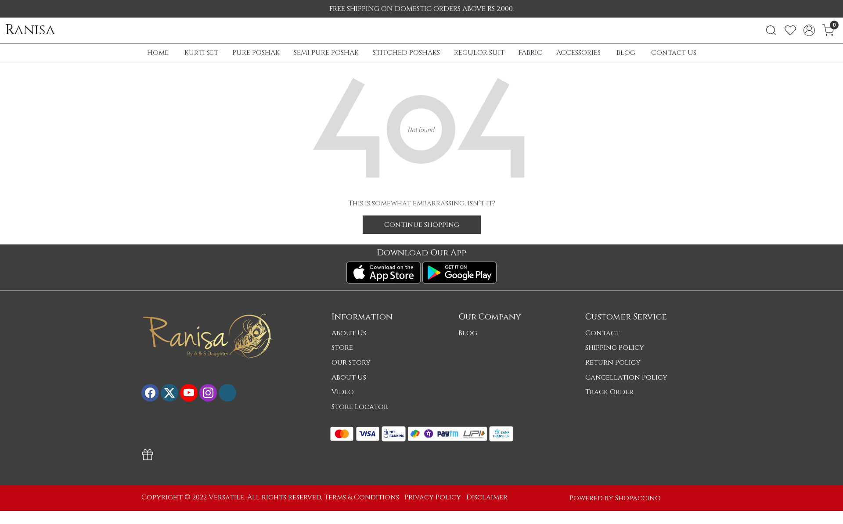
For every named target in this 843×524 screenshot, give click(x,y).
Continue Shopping (421, 225)
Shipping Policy (614, 347)
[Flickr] (227, 392)
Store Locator (359, 407)
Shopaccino (638, 498)
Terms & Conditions (361, 497)
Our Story (351, 362)
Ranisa (30, 30)
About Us (348, 333)
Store (342, 347)
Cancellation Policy (626, 377)
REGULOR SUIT (479, 52)
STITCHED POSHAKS (406, 52)
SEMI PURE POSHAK (326, 52)
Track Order (609, 392)
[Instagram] (208, 392)
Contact (602, 333)
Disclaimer (487, 497)
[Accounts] (809, 30)
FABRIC (530, 52)
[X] (169, 392)
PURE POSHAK (256, 52)
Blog (625, 52)
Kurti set (201, 52)
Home (158, 52)
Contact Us (673, 52)
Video (342, 392)
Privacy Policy (432, 497)
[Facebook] (150, 392)
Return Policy (613, 362)
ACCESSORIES (578, 52)
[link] (771, 30)
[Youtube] (189, 392)
